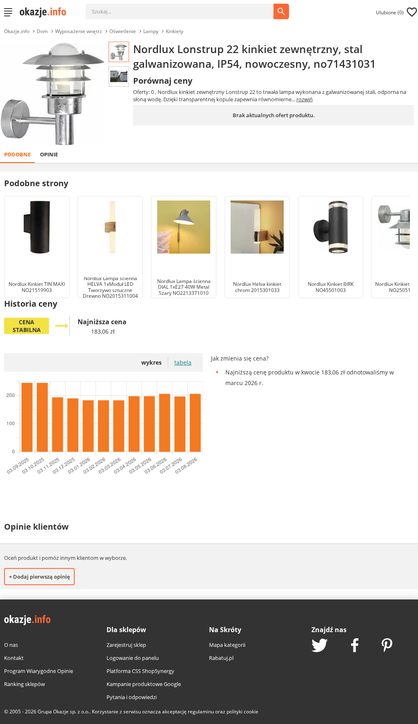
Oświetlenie (122, 31)
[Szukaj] (186, 7)
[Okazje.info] (45, 12)
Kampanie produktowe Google (144, 684)
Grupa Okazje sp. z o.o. (63, 711)
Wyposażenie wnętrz (78, 31)
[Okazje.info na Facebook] (354, 646)
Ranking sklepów (24, 684)
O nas (11, 644)
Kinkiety (174, 31)
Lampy (150, 31)
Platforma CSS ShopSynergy (140, 671)
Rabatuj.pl (221, 658)
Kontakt (14, 658)
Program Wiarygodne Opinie (38, 671)
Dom (42, 31)
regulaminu (201, 711)
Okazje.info (16, 31)
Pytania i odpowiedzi (132, 697)
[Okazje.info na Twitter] (319, 646)
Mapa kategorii (227, 644)
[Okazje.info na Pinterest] (387, 646)
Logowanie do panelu (133, 658)
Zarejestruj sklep (126, 644)
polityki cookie (242, 711)
